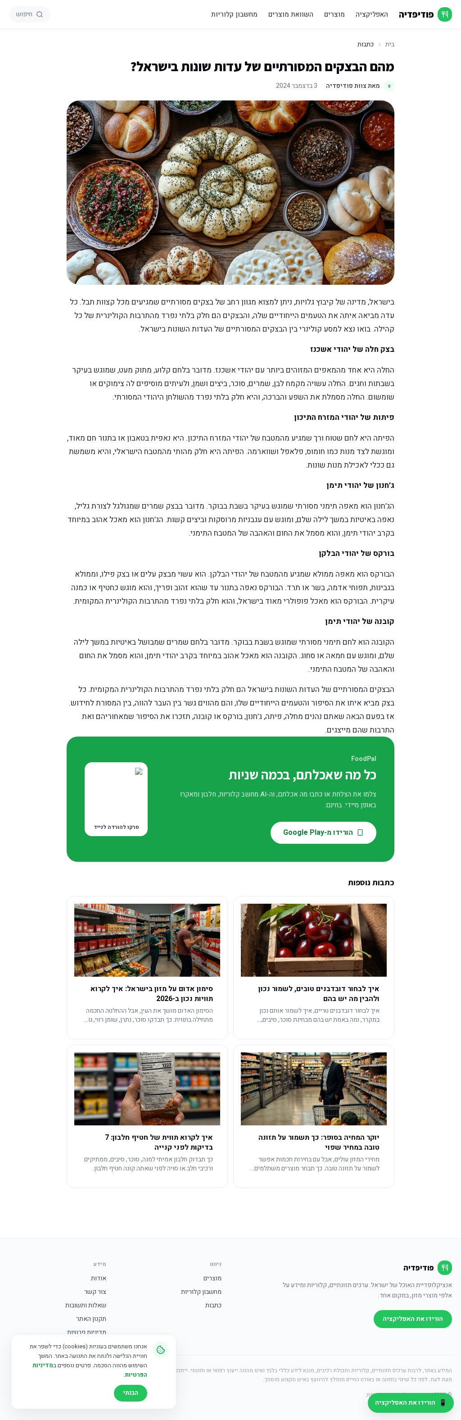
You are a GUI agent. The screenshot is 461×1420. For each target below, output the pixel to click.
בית (389, 44)
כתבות (213, 1305)
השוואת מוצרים (290, 14)
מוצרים (334, 14)
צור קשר (95, 1292)
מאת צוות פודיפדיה (358, 86)
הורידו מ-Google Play (318, 832)
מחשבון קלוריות (234, 14)
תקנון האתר (91, 1319)
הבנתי (130, 1392)
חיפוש (24, 14)
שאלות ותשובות (85, 1305)
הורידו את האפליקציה (413, 1319)
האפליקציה (372, 14)
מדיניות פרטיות (86, 1332)
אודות (98, 1278)
